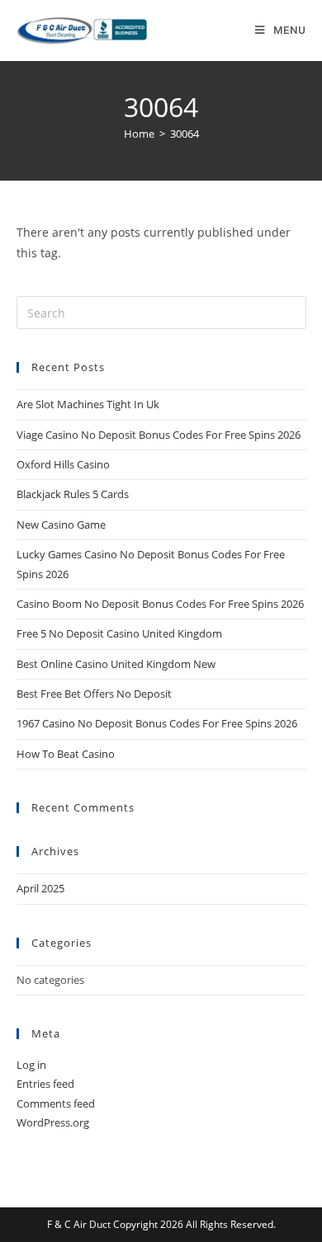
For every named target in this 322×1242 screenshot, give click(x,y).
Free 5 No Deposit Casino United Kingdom (119, 633)
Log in (31, 1064)
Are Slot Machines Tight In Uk (88, 404)
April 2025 (40, 888)
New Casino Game (61, 524)
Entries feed (45, 1083)
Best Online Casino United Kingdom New (116, 663)
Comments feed (56, 1103)
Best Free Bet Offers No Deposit (94, 693)
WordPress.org (53, 1122)
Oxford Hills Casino (63, 464)
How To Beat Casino (66, 753)
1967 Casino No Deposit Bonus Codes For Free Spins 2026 (157, 723)
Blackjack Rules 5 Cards (73, 494)
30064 (184, 133)
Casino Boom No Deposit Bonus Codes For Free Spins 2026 (160, 603)
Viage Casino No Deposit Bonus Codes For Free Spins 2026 (159, 434)
